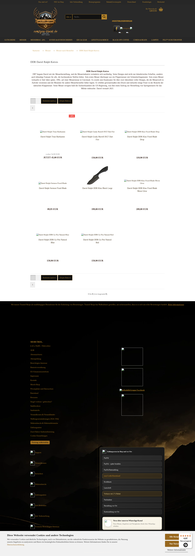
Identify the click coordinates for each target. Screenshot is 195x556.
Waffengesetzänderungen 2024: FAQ (44, 419)
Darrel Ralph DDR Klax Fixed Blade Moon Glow (142, 189)
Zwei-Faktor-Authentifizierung (42, 432)
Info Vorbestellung (76, 2)
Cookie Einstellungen (38, 436)
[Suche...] (104, 16)
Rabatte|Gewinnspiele (113, 2)
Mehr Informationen (176, 304)
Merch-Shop (35, 384)
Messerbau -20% (38, 40)
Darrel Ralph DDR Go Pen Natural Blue (53, 241)
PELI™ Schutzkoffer (172, 40)
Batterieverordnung (38, 367)
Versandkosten (40, 463)
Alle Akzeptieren (176, 537)
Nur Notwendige (176, 544)
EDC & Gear (82, 40)
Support (38, 452)
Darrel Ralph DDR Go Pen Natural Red (97, 241)
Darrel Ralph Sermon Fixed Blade (53, 188)
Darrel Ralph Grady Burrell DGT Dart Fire (97, 138)
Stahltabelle (35, 410)
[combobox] (49, 101)
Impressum (34, 376)
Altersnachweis (36, 354)
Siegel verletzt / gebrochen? (41, 402)
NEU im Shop (59, 2)
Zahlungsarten (36, 427)
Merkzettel (160, 2)
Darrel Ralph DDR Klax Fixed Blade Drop (142, 138)
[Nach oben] (187, 526)
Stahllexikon (35, 406)
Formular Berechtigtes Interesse (47, 527)
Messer (23, 40)
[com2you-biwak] (45, 20)
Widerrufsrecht (40, 484)
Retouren (34, 397)
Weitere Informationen (176, 550)
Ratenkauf (34, 393)
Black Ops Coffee (121, 40)
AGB (32, 350)
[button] (130, 2)
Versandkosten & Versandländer (42, 414)
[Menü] (190, 534)
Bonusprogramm (94, 2)
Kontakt (33, 380)
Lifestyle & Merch (99, 40)
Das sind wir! (43, 2)
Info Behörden (40, 505)
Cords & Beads (140, 40)
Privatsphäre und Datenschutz (41, 389)
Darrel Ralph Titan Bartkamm (53, 137)
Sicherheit (39, 474)
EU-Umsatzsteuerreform (39, 372)
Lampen (154, 40)
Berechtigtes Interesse (38, 363)
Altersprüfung (35, 359)
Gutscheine (9, 40)
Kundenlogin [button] (146, 2)
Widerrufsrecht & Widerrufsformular (44, 423)
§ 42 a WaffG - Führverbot (40, 346)
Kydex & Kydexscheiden (60, 40)
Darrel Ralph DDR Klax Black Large (97, 188)
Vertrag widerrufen (40, 442)
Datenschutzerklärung (15, 545)
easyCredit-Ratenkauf (112, 476)
